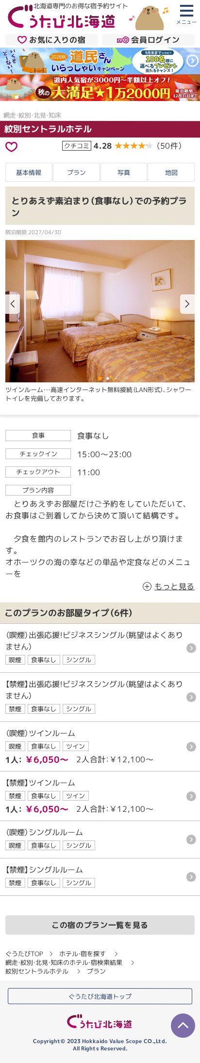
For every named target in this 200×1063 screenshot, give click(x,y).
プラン (76, 172)
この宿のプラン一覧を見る (100, 925)
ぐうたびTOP (24, 953)
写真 (123, 172)
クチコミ (76, 145)
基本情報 (28, 172)
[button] (187, 304)
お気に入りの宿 (57, 39)
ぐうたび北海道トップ (100, 996)
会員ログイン (155, 39)
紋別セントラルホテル (48, 129)
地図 (171, 172)
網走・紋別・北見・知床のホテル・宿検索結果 (63, 962)
